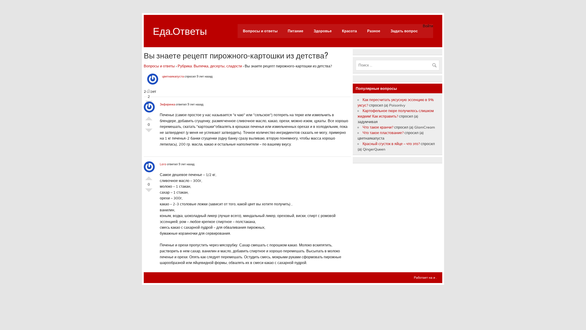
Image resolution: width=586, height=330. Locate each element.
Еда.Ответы (180, 30)
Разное (373, 31)
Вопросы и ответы (260, 31)
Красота (349, 31)
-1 (148, 132)
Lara (163, 164)
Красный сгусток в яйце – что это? (391, 143)
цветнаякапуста (173, 76)
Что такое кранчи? (378, 127)
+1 (148, 88)
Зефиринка (167, 104)
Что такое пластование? (383, 132)
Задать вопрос (404, 31)
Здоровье (323, 31)
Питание (295, 31)
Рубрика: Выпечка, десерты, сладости (210, 66)
